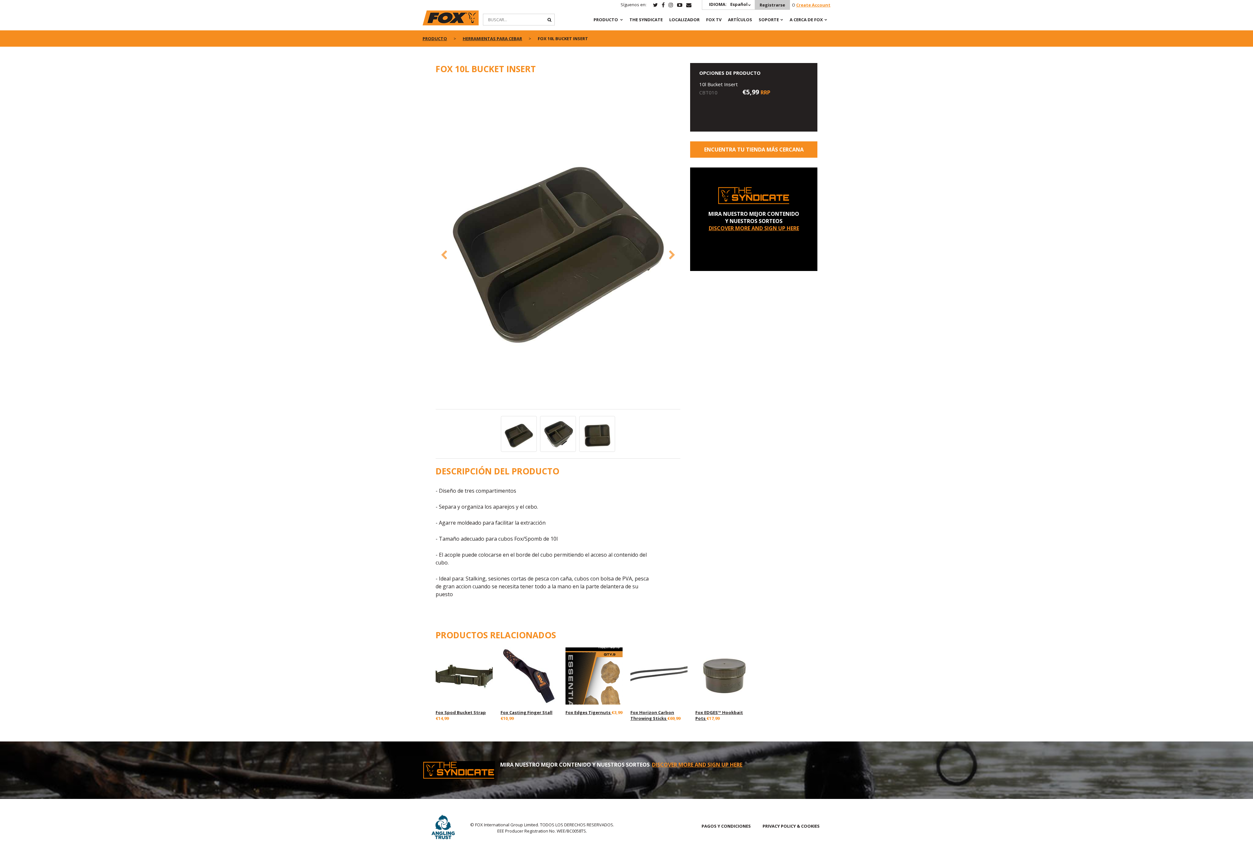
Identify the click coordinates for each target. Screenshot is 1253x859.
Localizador (684, 20)
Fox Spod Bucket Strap (461, 712)
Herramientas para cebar (492, 38)
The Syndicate (646, 20)
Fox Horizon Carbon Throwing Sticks (652, 715)
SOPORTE (769, 20)
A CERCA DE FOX (806, 20)
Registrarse (772, 5)
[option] (558, 245)
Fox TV (713, 20)
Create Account (813, 5)
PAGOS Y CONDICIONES (726, 826)
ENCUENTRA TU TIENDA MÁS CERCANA (754, 149)
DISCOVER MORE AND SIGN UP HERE (754, 228)
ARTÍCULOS (740, 20)
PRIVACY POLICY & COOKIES (791, 826)
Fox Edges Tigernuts (588, 712)
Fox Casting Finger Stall (526, 712)
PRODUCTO (606, 20)
